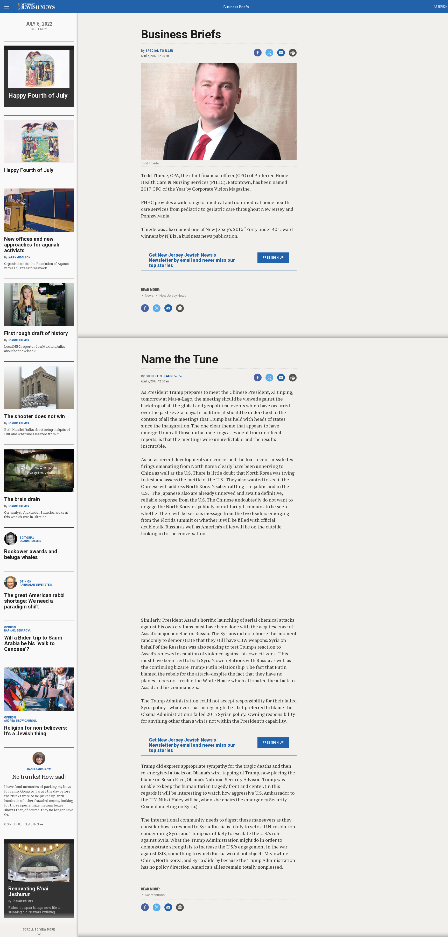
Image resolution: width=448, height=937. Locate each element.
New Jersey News (172, 295)
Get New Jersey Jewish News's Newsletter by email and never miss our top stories (192, 260)
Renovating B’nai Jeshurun (28, 891)
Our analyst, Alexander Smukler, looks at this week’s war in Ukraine (36, 514)
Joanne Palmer (18, 340)
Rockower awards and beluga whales (30, 554)
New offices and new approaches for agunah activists (31, 244)
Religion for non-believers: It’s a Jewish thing (35, 731)
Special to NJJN (159, 51)
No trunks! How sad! (39, 776)
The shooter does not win (34, 416)
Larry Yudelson (19, 257)
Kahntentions (155, 895)
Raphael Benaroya (17, 630)
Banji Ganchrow (39, 769)
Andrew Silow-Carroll (20, 720)
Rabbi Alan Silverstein (36, 584)
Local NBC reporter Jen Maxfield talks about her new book (34, 348)
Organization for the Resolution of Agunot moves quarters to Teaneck (36, 265)
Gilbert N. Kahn (159, 376)
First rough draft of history (36, 333)
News (149, 295)
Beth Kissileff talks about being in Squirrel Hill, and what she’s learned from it (37, 431)
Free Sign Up (273, 257)
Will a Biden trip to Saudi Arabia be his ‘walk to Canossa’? (33, 643)
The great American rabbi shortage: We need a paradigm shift (34, 601)
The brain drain (22, 499)
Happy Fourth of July (38, 95)
